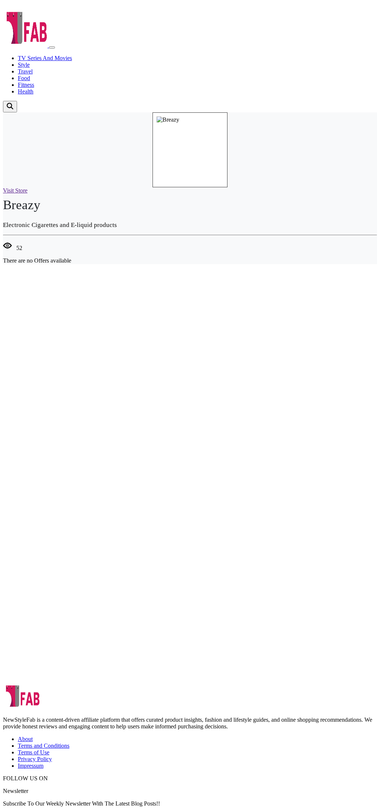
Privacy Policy (35, 759)
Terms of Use (33, 752)
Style (24, 65)
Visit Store (15, 190)
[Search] (10, 106)
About (25, 739)
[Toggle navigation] (52, 47)
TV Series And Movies (45, 58)
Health (25, 91)
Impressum (30, 766)
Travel (25, 71)
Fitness (26, 85)
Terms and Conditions (43, 745)
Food (24, 78)
